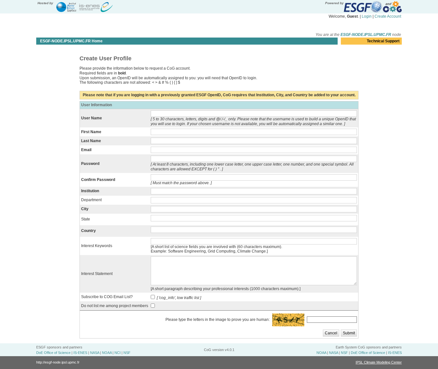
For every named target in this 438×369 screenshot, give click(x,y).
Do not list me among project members (114, 306)
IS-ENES (80, 353)
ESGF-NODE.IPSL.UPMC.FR (366, 34)
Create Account (388, 16)
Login (367, 16)
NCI (117, 353)
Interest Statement (97, 273)
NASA (94, 353)
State (85, 219)
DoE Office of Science (53, 353)
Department (91, 200)
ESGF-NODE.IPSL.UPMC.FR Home (71, 41)
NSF (127, 353)
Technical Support (383, 41)
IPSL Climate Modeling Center (379, 362)
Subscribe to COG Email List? (107, 297)
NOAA (107, 353)
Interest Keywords (96, 246)
